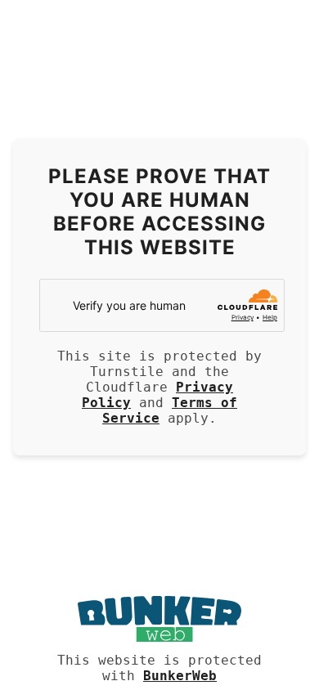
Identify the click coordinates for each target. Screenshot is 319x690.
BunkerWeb (180, 675)
